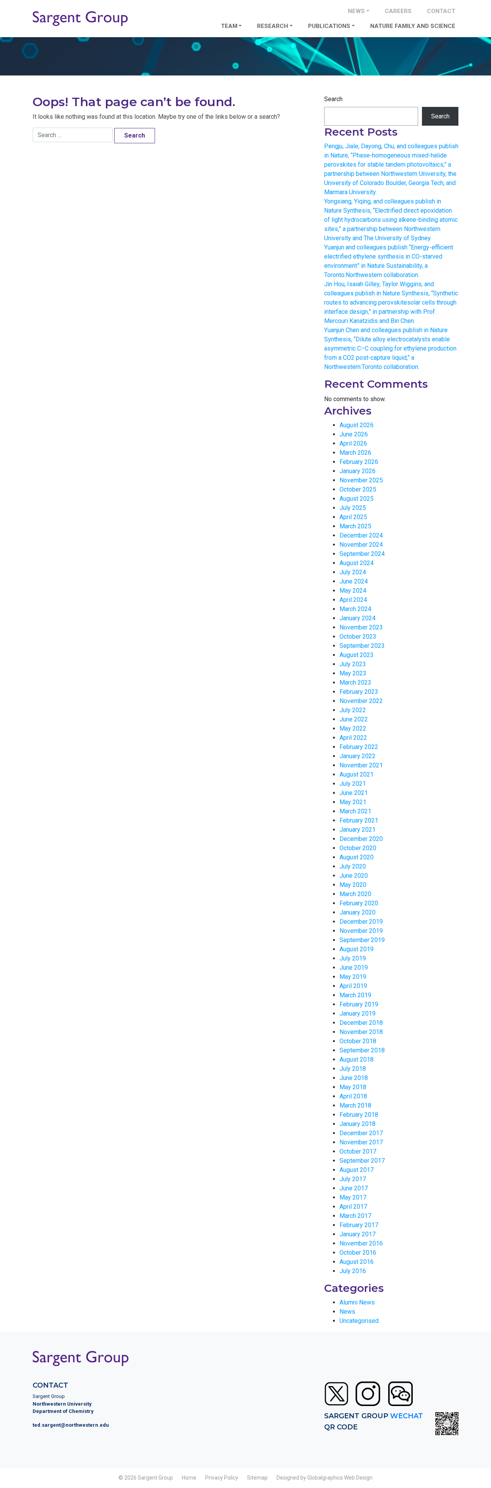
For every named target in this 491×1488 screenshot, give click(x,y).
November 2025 (361, 480)
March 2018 (355, 1105)
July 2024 (352, 572)
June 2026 (353, 434)
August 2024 (356, 563)
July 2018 (352, 1068)
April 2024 (353, 599)
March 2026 (355, 452)
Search (333, 99)
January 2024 (357, 618)
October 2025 (357, 489)
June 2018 (353, 1078)
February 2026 (358, 461)
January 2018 (357, 1123)
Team (229, 26)
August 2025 (356, 498)
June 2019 (353, 967)
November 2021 (361, 765)
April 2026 (353, 443)
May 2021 (352, 802)
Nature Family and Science (412, 26)
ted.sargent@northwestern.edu (71, 1425)
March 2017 (355, 1215)
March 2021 (355, 811)
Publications (329, 26)
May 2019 (352, 976)
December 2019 (361, 921)
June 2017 (353, 1188)
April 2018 (353, 1096)
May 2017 (352, 1197)
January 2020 (357, 912)
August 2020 (356, 857)
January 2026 (357, 471)
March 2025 (355, 526)
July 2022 (352, 710)
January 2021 (357, 829)
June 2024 (353, 581)
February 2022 (358, 747)
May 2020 (352, 884)
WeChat (406, 1416)
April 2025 (353, 517)
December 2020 (361, 838)
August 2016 (356, 1261)
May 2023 (352, 673)
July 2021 (352, 783)
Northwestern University (62, 1404)
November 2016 (361, 1243)
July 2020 (352, 866)
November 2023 (361, 627)
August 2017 (356, 1169)
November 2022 (361, 701)
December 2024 (361, 535)
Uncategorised (359, 1320)
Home (189, 1478)
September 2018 (362, 1050)
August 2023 (356, 655)
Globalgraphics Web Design (339, 1478)
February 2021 (358, 820)
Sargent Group (155, 1478)
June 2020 (353, 875)
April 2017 (353, 1206)
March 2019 (355, 995)
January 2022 (357, 756)
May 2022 (352, 728)
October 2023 (357, 636)
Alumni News (357, 1302)
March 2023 (355, 682)
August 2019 (356, 949)
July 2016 (352, 1271)
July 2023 (352, 664)
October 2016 (357, 1252)
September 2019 (362, 940)
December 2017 (361, 1133)
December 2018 (361, 1022)
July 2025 (352, 507)
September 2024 (362, 553)
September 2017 (362, 1160)
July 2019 (352, 958)
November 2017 (361, 1142)
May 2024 (352, 590)
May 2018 (352, 1087)
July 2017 (352, 1179)
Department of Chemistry (63, 1411)
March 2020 (355, 894)
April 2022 (353, 737)
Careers (398, 11)
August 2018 (356, 1059)
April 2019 (353, 986)
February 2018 (358, 1114)
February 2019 (358, 1004)
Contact (441, 11)
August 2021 (356, 774)
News (356, 11)
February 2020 (358, 903)
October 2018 (357, 1041)
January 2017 (357, 1234)
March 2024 (355, 609)
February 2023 (358, 691)
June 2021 (353, 792)
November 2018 (361, 1032)
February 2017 (358, 1225)
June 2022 (353, 719)
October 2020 (357, 848)
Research (272, 26)
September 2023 (362, 645)
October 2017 (357, 1151)
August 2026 (356, 425)
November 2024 (361, 544)
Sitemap (257, 1478)
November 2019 (361, 930)
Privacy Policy (221, 1478)
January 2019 (357, 1013)
